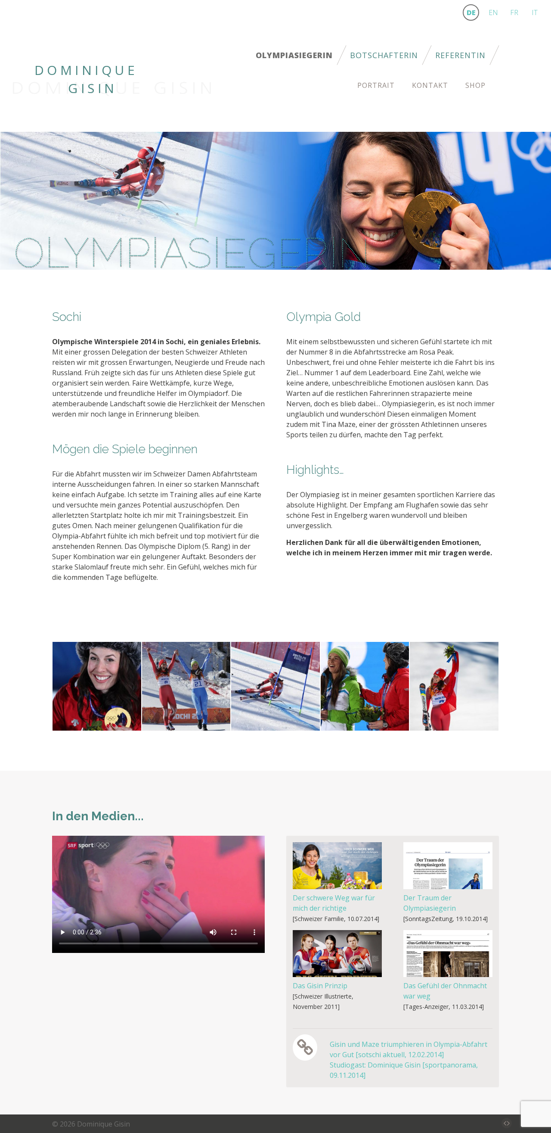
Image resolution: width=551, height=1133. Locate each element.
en (493, 12)
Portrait (376, 85)
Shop (475, 85)
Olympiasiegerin (294, 55)
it (535, 12)
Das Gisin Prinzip (320, 985)
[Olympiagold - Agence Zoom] (97, 685)
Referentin (460, 55)
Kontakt (430, 85)
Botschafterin (384, 55)
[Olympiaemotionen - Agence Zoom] (454, 685)
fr (514, 12)
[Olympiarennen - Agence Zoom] (275, 685)
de (471, 12)
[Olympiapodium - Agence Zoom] (365, 685)
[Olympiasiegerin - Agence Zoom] (186, 685)
